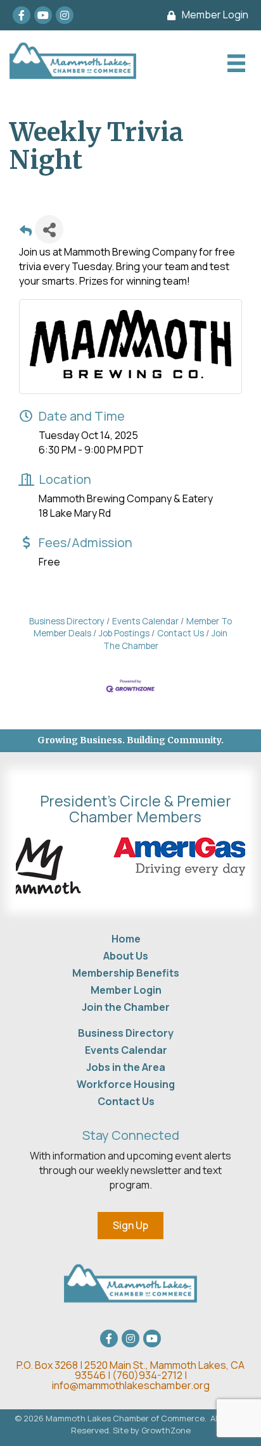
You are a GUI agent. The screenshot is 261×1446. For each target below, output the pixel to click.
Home (126, 939)
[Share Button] (49, 229)
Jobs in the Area (125, 1067)
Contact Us (180, 633)
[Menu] (234, 63)
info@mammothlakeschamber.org (131, 1385)
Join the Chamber (126, 1007)
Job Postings (124, 633)
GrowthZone (166, 1430)
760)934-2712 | (152, 1375)
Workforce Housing (126, 1084)
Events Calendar (145, 621)
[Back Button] (26, 233)
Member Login (126, 990)
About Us (125, 956)
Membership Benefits (125, 973)
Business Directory (67, 621)
